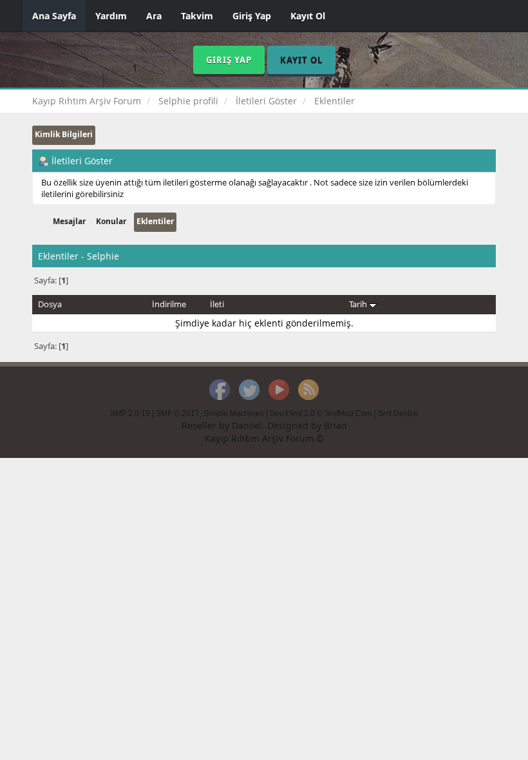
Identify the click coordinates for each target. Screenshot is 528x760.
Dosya (50, 304)
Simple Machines (233, 413)
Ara (154, 16)
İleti (217, 304)
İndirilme (169, 304)
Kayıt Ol (307, 16)
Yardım (111, 16)
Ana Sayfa (54, 16)
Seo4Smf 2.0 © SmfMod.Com (321, 413)
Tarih (359, 304)
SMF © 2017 (178, 413)
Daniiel (247, 425)
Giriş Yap (251, 16)
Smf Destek (398, 413)
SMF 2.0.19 (130, 413)
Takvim (197, 16)
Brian (335, 425)
